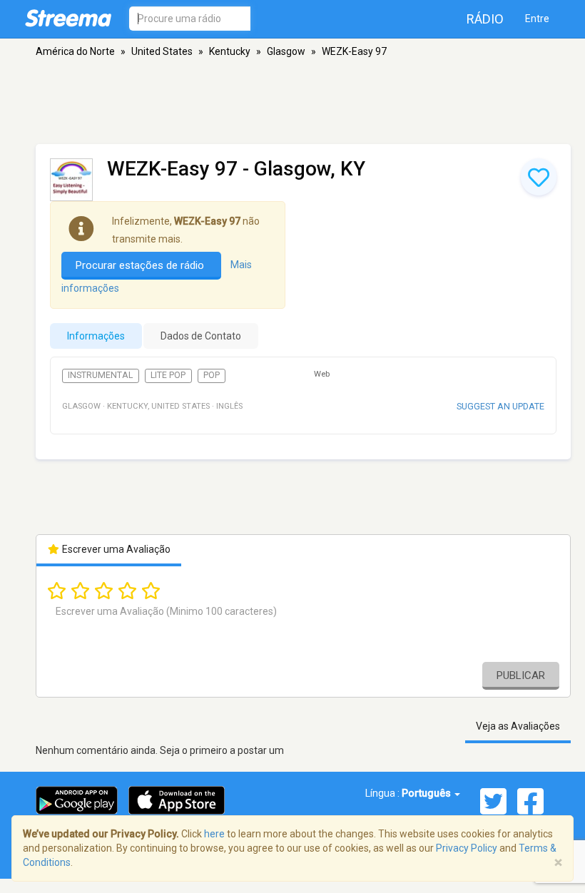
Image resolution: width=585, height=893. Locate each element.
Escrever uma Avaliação (115, 549)
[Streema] (68, 17)
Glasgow (286, 51)
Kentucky (229, 51)
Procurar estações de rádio (141, 265)
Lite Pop (168, 375)
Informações (96, 336)
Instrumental (100, 375)
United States (162, 51)
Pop (211, 375)
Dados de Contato (201, 336)
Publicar (521, 675)
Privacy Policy (466, 848)
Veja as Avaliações (518, 726)
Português (427, 793)
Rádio (485, 18)
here (214, 834)
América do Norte (75, 51)
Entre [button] (537, 18)
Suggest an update (500, 406)
